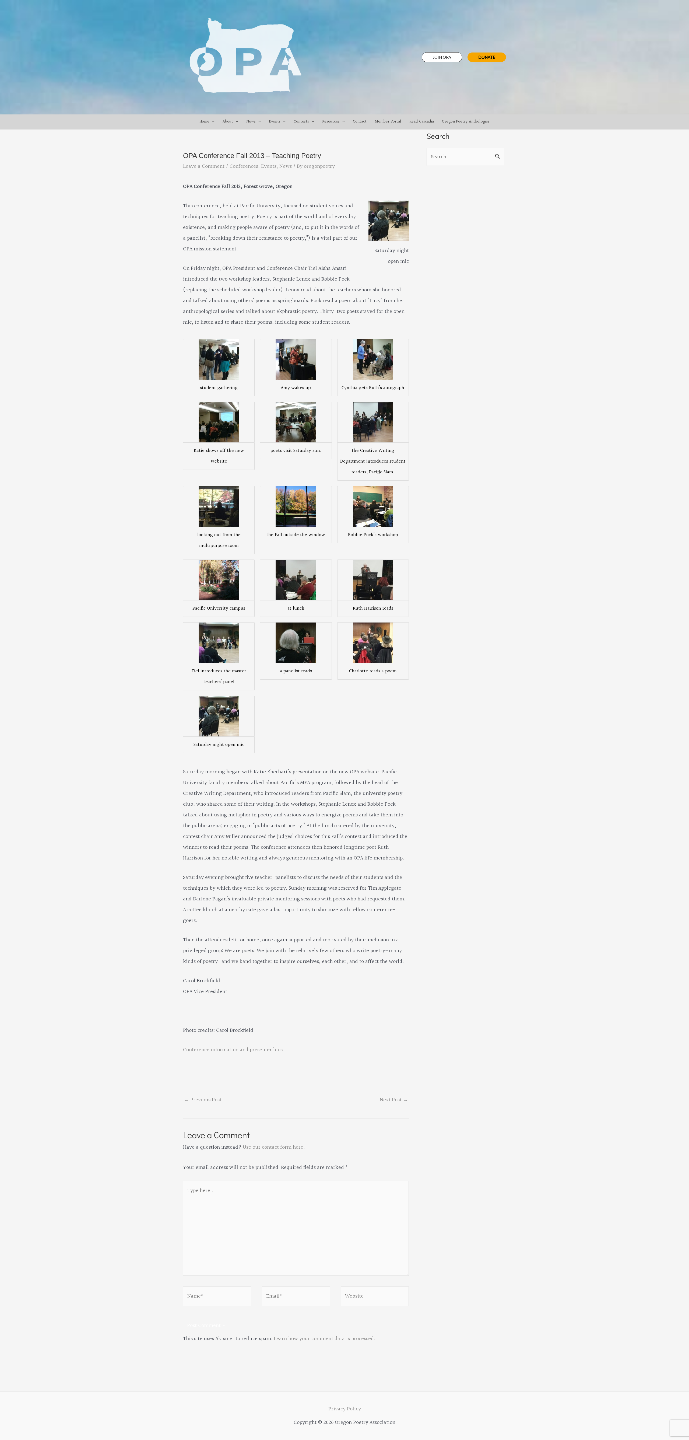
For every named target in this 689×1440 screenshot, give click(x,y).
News (285, 166)
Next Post (394, 1100)
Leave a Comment (203, 166)
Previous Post (203, 1100)
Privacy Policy (344, 1409)
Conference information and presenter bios (233, 1050)
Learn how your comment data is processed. (324, 1338)
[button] (442, 57)
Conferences (244, 166)
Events (268, 166)
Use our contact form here (273, 1147)
